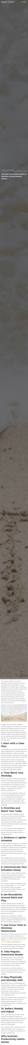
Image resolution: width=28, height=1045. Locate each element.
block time (18, 885)
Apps (2, 828)
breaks (3, 797)
